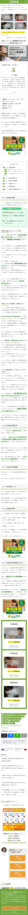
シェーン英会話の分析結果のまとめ (12, 189)
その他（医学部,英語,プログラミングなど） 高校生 (13, 716)
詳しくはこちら (14, 646)
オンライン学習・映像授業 (8, 725)
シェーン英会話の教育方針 (10, 178)
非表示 (16, 164)
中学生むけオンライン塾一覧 (17, 865)
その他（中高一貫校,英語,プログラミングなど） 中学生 (12, 7)
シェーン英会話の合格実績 (10, 180)
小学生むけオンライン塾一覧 (17, 857)
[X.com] (14, 92)
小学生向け (5, 723)
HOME (3, 5)
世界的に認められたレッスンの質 (13, 169)
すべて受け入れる (14, 908)
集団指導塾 (5, 727)
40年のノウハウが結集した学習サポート (14, 171)
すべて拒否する (14, 912)
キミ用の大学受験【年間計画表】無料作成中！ (14, 842)
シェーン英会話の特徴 (9, 167)
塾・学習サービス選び (10, 5)
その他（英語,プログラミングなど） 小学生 (12, 718)
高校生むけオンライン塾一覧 (17, 873)
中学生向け (18, 5)
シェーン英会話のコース (9, 183)
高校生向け (12, 723)
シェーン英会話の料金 (9, 186)
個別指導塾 (18, 725)
